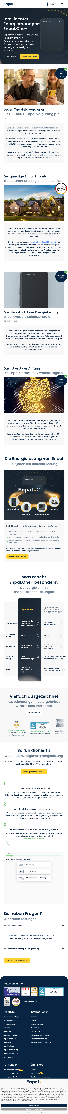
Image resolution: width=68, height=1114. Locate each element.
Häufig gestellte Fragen (12, 1077)
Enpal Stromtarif (10, 1039)
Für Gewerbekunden (11, 1053)
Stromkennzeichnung (39, 1039)
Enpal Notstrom (9, 1046)
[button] (62, 4)
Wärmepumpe (31, 871)
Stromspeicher (9, 1024)
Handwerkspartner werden (41, 1077)
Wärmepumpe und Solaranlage (36, 878)
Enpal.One (7, 1031)
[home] (9, 4)
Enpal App (7, 1042)
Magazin (34, 1017)
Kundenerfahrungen (11, 1073)
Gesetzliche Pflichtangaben (41, 1042)
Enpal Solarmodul (10, 1035)
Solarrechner (35, 1031)
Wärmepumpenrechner (40, 1035)
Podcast (34, 1021)
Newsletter (35, 1028)
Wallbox (7, 1028)
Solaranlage (30, 865)
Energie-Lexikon (37, 1024)
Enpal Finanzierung (11, 1050)
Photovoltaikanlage (11, 1017)
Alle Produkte (9, 1057)
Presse (33, 1070)
